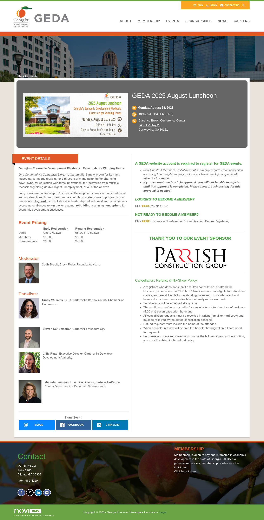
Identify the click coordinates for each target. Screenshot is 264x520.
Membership (149, 21)
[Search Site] (243, 5)
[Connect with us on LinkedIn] (38, 492)
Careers (242, 21)
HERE (146, 206)
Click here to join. (185, 471)
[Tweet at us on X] (30, 492)
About (126, 21)
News (222, 21)
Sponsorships (198, 21)
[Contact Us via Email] (47, 492)
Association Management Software (34, 515)
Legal (162, 512)
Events (172, 21)
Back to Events (27, 76)
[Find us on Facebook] (21, 492)
